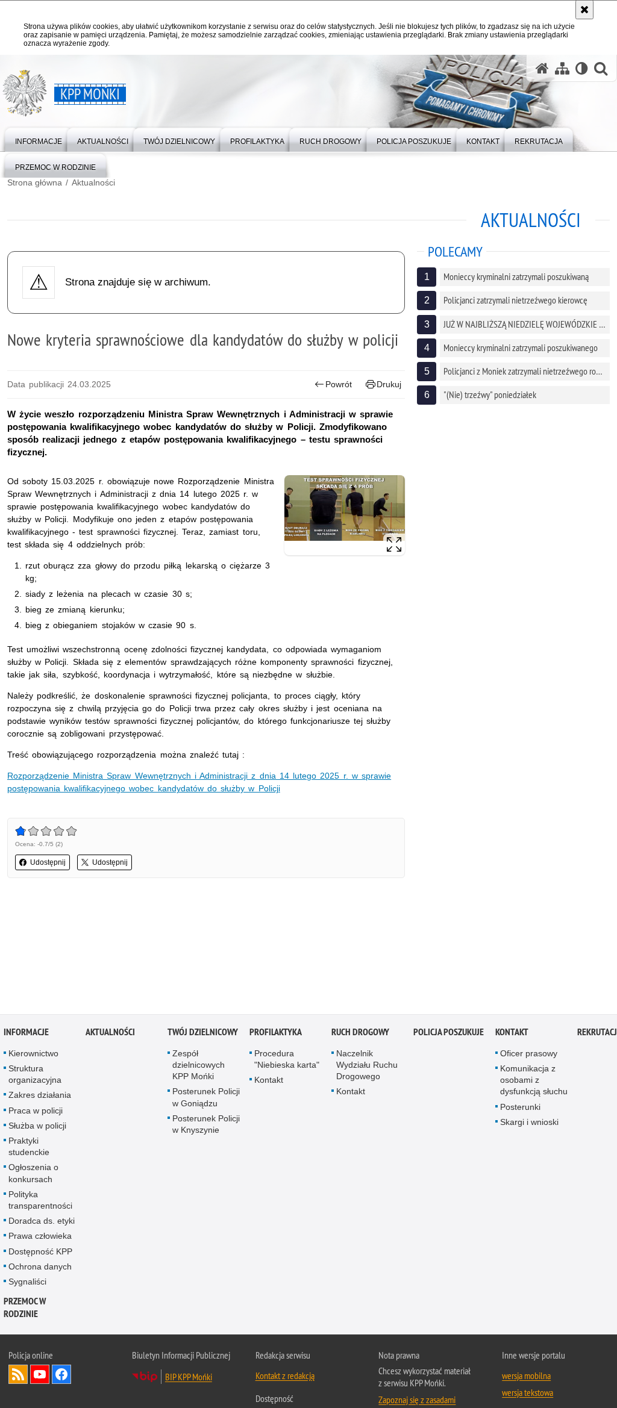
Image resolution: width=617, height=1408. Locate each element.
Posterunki (520, 1108)
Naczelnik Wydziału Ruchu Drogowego (367, 1066)
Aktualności (93, 182)
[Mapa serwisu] (562, 68)
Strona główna (34, 182)
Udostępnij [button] (48, 862)
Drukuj (389, 384)
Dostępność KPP (40, 1252)
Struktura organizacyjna (34, 1075)
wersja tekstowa (527, 1394)
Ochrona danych (40, 1267)
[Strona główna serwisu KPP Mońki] (542, 68)
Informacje (26, 1033)
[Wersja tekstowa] (581, 68)
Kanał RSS (18, 1375)
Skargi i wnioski (529, 1123)
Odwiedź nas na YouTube (39, 1375)
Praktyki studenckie (28, 1147)
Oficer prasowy (528, 1054)
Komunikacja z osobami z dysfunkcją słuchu (534, 1081)
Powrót (338, 384)
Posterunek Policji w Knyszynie (206, 1125)
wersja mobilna (526, 1377)
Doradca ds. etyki (41, 1222)
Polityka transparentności (40, 1201)
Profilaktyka (275, 1033)
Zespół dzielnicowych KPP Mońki (198, 1066)
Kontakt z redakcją (285, 1377)
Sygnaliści (27, 1283)
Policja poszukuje (448, 1033)
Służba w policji (37, 1127)
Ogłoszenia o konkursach (33, 1174)
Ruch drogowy (360, 1033)
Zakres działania (39, 1096)
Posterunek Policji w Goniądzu (206, 1098)
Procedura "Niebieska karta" (286, 1060)
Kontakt (268, 1081)
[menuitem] (38, 139)
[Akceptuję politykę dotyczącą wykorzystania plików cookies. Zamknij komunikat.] (584, 9)
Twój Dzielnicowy (203, 1033)
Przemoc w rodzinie (25, 1308)
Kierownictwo (33, 1054)
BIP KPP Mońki (188, 1378)
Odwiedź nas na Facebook (61, 1375)
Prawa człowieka (40, 1237)
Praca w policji (35, 1112)
